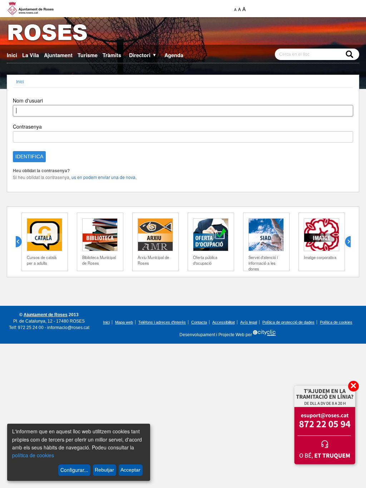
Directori (143, 55)
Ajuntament (58, 55)
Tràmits (112, 55)
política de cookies (33, 455)
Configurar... (74, 469)
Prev (21, 242)
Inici (12, 55)
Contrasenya (27, 126)
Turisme (88, 55)
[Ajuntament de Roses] (183, 34)
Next (345, 242)
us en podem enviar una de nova (103, 177)
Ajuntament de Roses (46, 314)
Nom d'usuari (28, 100)
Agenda (173, 55)
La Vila (30, 55)
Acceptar (130, 470)
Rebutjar (104, 470)
